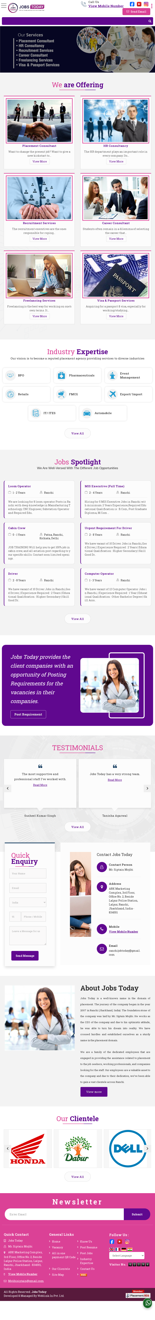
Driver (13, 573)
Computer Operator (99, 573)
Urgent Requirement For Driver (108, 528)
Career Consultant (116, 223)
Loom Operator (19, 486)
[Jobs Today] (26, 8)
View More (40, 161)
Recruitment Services (39, 223)
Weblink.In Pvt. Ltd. (50, 1296)
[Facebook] (132, 3)
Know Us (86, 1241)
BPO (21, 375)
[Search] (77, 21)
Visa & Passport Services (116, 300)
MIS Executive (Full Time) (104, 486)
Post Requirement (28, 714)
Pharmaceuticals (82, 375)
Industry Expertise (86, 1261)
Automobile (103, 413)
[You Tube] (139, 3)
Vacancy (57, 1247)
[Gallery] (27, 1149)
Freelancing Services (39, 300)
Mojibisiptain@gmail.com (26, 1281)
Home (56, 1241)
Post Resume (88, 1247)
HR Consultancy (115, 146)
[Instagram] (146, 3)
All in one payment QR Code (64, 1255)
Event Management (130, 375)
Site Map (58, 1274)
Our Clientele (61, 1269)
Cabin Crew (17, 528)
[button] (106, 6)
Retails (23, 394)
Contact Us (87, 1269)
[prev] (7, 788)
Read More (40, 785)
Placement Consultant (39, 146)
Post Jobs (86, 1253)
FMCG (73, 394)
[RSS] (83, 1275)
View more (94, 1092)
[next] (147, 788)
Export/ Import (131, 394)
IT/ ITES (49, 413)
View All (77, 433)
